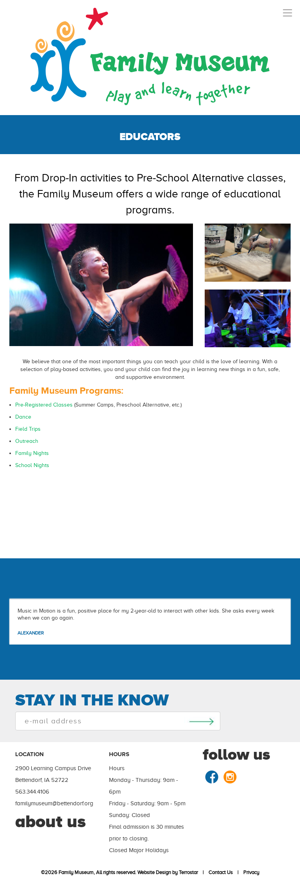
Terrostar (188, 872)
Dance (23, 417)
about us (50, 821)
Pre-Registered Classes (44, 405)
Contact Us (219, 872)
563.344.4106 (32, 792)
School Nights (32, 465)
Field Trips (28, 429)
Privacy (250, 872)
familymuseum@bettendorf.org (54, 803)
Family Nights (32, 453)
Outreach (26, 441)
